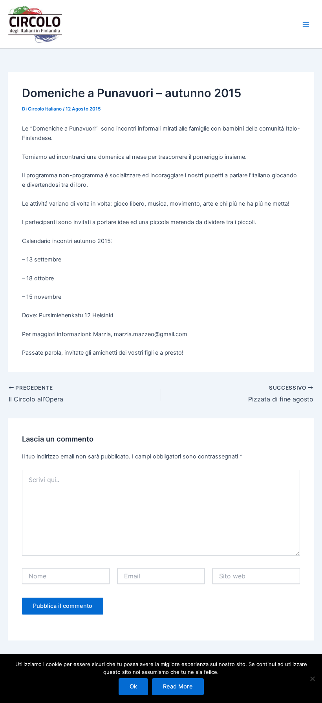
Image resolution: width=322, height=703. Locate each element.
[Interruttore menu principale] (306, 24)
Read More (178, 686)
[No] (312, 679)
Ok (133, 686)
